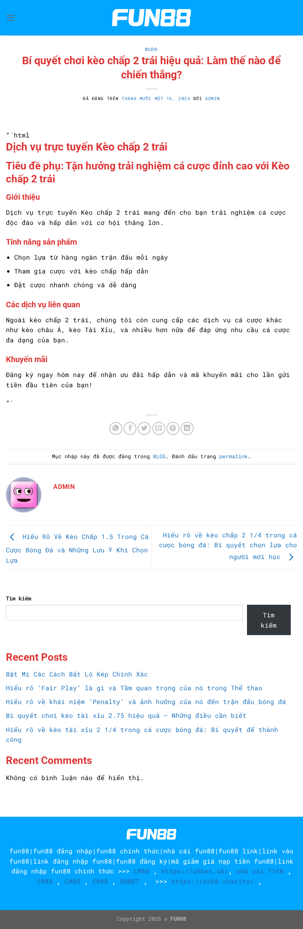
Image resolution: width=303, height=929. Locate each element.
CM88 (142, 871)
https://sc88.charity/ (212, 881)
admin (212, 98)
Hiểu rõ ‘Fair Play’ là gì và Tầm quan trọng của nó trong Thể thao (134, 688)
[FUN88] (151, 17)
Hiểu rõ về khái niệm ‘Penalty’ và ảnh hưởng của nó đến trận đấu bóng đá (146, 701)
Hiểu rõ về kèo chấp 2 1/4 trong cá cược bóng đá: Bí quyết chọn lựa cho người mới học (228, 546)
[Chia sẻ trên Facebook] (130, 428)
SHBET (130, 881)
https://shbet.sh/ (194, 871)
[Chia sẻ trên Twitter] (144, 428)
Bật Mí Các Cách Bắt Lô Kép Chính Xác (77, 674)
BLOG (151, 49)
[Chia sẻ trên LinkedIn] (187, 428)
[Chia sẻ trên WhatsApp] (115, 428)
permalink (233, 456)
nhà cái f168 (260, 871)
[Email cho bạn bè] (158, 428)
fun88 (19, 851)
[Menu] (10, 17)
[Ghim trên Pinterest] (173, 428)
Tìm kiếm (18, 598)
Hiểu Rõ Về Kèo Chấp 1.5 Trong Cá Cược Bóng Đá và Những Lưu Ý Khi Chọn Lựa (77, 548)
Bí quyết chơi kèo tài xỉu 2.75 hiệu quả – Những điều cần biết (126, 715)
